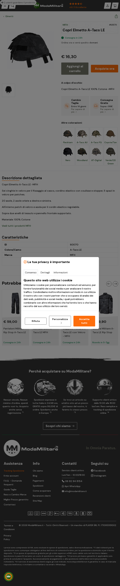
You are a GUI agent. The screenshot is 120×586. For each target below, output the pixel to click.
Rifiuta (36, 321)
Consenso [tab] (31, 272)
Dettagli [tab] (45, 272)
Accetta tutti (84, 321)
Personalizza (60, 319)
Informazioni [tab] (61, 272)
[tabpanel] (60, 293)
